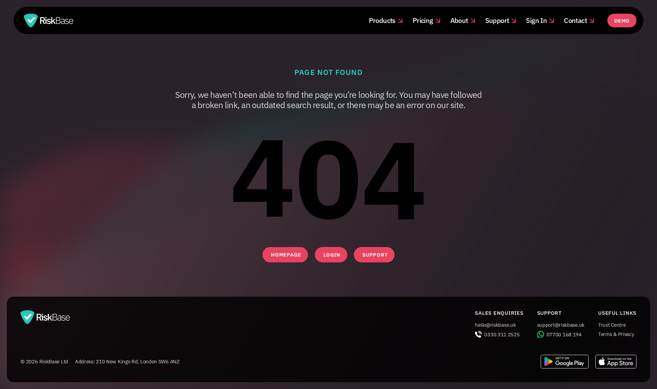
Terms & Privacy (616, 334)
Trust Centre (612, 325)
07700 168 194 (564, 334)
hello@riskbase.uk (495, 325)
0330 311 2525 (501, 334)
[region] (328, 178)
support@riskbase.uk (560, 325)
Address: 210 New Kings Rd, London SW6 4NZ (127, 361)
